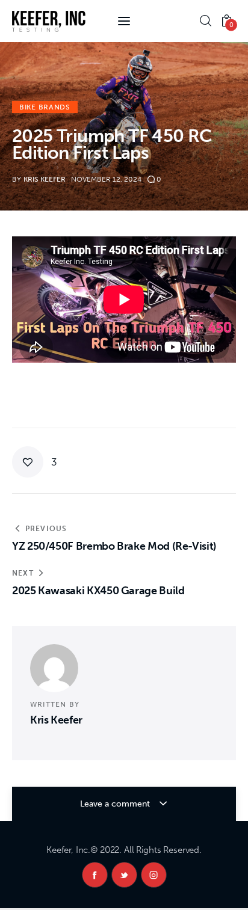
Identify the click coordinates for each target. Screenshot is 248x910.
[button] (34, 462)
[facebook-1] (95, 875)
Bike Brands (44, 107)
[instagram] (154, 875)
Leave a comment (116, 804)
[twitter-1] (124, 875)
